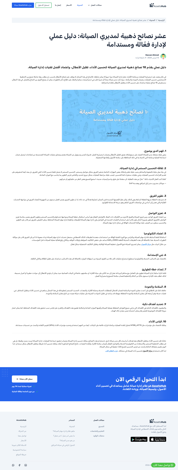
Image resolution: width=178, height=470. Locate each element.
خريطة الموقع (21, 454)
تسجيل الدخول (43, 5)
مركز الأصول (146, 244)
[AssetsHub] (148, 421)
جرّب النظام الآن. (111, 351)
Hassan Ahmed (152, 55)
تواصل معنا (22, 436)
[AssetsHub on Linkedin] (25, 466)
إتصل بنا (58, 5)
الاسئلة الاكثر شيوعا (19, 445)
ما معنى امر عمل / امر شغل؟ (64, 436)
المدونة (80, 5)
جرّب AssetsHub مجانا (23, 5)
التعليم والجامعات (97, 431)
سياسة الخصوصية (19, 450)
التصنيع (101, 426)
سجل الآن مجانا (26, 379)
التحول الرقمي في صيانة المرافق (63, 445)
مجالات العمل (96, 5)
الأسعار (69, 5)
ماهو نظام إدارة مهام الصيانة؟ (64, 431)
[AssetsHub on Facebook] (19, 466)
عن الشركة (22, 431)
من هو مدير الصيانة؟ (67, 440)
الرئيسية (161, 20)
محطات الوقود (98, 436)
